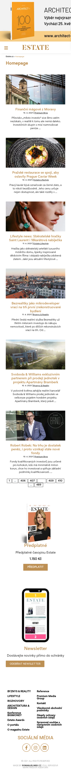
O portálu (13, 725)
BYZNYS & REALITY (19, 691)
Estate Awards (15, 720)
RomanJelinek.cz (32, 765)
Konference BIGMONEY (14, 714)
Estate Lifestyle (41, 180)
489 (39, 484)
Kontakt (41, 703)
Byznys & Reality (41, 314)
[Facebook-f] (26, 747)
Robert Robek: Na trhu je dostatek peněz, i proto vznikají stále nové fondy (35, 449)
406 (23, 480)
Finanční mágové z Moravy (35, 109)
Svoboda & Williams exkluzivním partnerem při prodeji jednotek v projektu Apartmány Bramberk (35, 378)
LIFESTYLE (13, 696)
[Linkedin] (44, 747)
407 (33, 480)
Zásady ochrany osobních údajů (46, 716)
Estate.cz (9, 56)
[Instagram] (35, 747)
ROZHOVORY (15, 701)
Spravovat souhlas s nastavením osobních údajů (49, 724)
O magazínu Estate (18, 730)
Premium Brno (41, 113)
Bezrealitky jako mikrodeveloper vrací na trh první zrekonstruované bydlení (35, 307)
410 (61, 480)
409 (51, 480)
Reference (43, 691)
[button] (35, 567)
